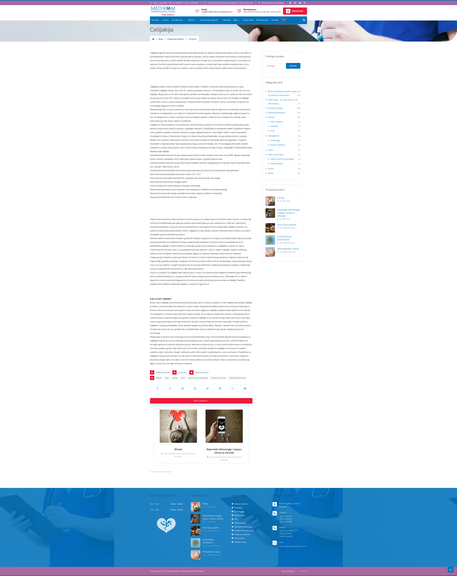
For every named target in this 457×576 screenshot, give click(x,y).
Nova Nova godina (286, 224)
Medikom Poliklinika (162, 372)
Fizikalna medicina (242, 534)
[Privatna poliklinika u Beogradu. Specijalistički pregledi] (163, 11)
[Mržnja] (270, 201)
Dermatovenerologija (243, 527)
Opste (270, 169)
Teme (270, 150)
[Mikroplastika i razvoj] (270, 252)
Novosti (271, 117)
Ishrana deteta (276, 163)
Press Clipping (276, 122)
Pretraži (293, 66)
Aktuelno (274, 126)
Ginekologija (239, 515)
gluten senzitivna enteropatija (198, 378)
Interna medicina (277, 145)
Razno (271, 173)
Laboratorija (239, 538)
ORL (236, 519)
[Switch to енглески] (283, 20)
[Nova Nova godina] (270, 228)
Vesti (272, 131)
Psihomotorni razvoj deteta (282, 159)
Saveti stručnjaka (275, 108)
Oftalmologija (240, 523)
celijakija (175, 378)
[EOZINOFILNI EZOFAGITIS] (270, 240)
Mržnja (280, 198)
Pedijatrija (238, 508)
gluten (183, 378)
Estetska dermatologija (244, 531)
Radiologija (275, 140)
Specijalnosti (273, 136)
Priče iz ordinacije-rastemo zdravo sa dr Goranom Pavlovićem (284, 93)
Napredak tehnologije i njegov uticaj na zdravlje (288, 213)
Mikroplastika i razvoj (288, 248)
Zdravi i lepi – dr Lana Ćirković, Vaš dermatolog (283, 102)
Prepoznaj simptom (202, 372)
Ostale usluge (240, 542)
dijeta (167, 378)
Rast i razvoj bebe (276, 154)
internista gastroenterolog (237, 378)
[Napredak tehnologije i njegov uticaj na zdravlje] (270, 213)
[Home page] (153, 39)
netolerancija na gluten (218, 378)
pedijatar (159, 378)
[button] (290, 3)
